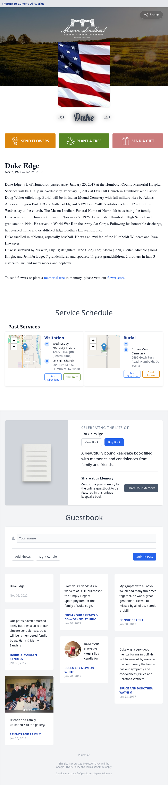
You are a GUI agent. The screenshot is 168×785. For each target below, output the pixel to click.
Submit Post (144, 556)
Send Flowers (151, 373)
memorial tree (54, 277)
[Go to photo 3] (29, 710)
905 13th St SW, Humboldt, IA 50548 (66, 367)
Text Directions (53, 378)
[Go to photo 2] (27, 710)
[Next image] (49, 694)
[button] (24, 347)
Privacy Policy (72, 767)
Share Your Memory (141, 488)
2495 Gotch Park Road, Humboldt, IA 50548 (145, 361)
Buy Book (114, 442)
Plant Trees (72, 377)
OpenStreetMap (88, 773)
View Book (92, 442)
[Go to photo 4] (32, 710)
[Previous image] (9, 694)
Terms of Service (95, 767)
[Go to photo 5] (34, 710)
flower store (116, 277)
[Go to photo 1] (24, 710)
